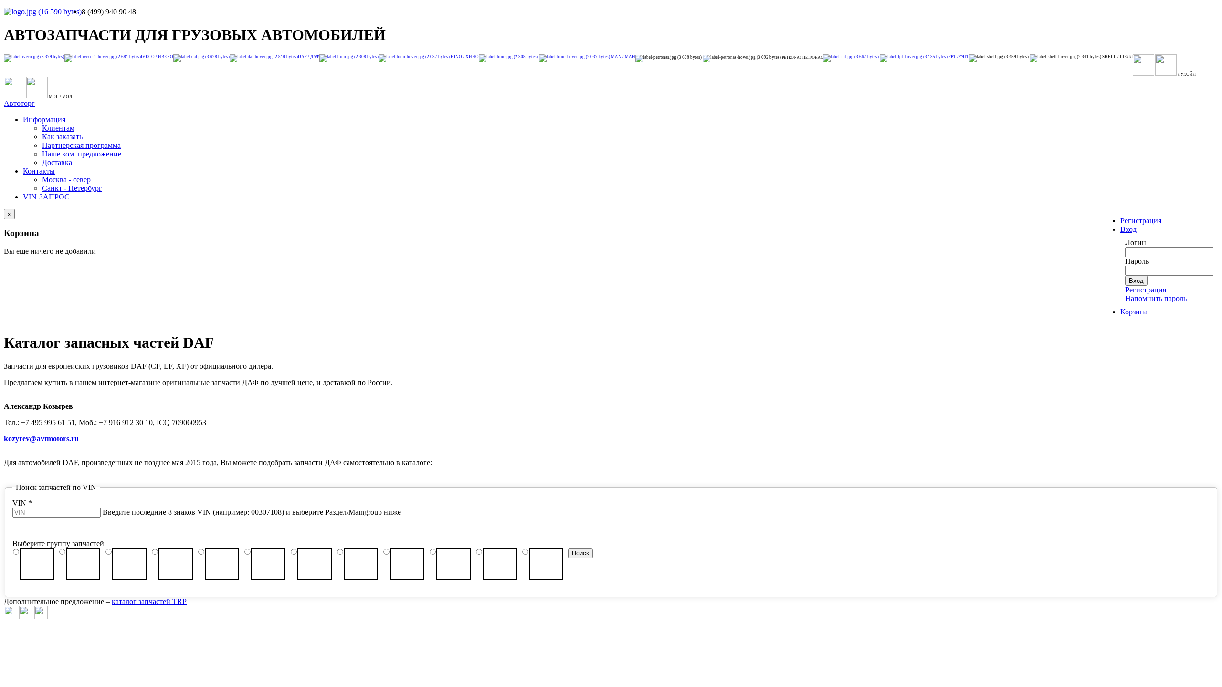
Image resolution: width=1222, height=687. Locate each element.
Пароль (1137, 261)
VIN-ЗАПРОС (46, 197)
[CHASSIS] (37, 564)
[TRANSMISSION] (361, 564)
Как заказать (62, 137)
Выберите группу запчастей (58, 544)
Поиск (580, 553)
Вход (1128, 229)
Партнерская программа (81, 145)
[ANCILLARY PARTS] (314, 564)
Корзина (1134, 312)
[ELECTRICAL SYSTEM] (546, 564)
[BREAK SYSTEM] (500, 564)
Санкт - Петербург (72, 188)
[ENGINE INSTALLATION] (268, 564)
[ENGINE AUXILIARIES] (222, 564)
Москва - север (66, 180)
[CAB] (453, 564)
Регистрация (1140, 221)
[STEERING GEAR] (407, 564)
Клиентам (58, 128)
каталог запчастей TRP (149, 601)
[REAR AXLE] (129, 564)
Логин (1135, 243)
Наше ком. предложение (81, 154)
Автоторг (19, 103)
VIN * (22, 503)
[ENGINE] (175, 564)
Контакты (39, 171)
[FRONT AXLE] (83, 564)
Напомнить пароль (1156, 298)
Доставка (57, 162)
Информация (44, 119)
